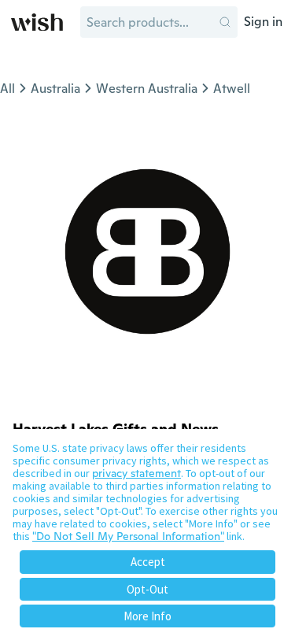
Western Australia (146, 88)
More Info (147, 616)
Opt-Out (147, 589)
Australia (55, 88)
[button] (225, 22)
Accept (148, 561)
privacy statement (136, 473)
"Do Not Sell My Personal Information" (128, 536)
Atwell (231, 88)
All (7, 88)
